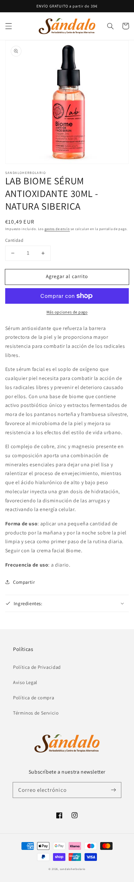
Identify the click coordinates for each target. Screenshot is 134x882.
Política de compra (33, 697)
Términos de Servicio (36, 713)
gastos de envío (57, 229)
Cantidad (14, 240)
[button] (8, 25)
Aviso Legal (25, 682)
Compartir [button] (24, 582)
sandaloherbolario (73, 869)
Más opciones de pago (67, 312)
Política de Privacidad (37, 667)
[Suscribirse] (113, 789)
